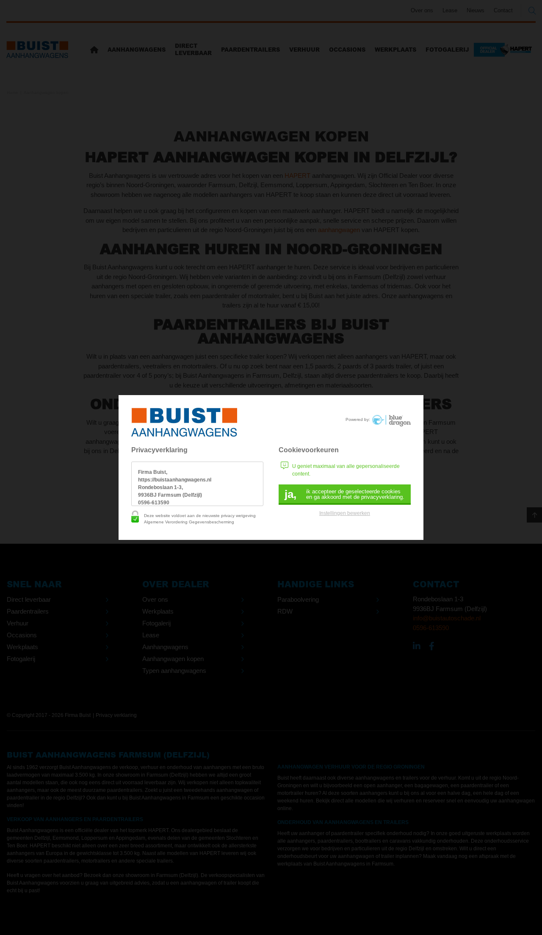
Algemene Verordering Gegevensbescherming (189, 522)
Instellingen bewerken (344, 513)
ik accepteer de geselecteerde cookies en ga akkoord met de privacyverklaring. (344, 494)
